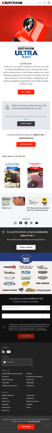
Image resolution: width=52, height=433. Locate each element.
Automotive (6, 407)
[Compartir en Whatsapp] (15, 222)
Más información (34, 421)
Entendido (26, 427)
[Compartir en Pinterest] (26, 222)
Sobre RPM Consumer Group (12, 374)
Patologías (30, 383)
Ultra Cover (6, 401)
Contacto (5, 377)
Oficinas (29, 374)
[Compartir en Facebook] (20, 222)
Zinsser (4, 398)
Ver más (44, 330)
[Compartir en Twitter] (31, 222)
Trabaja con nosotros (9, 386)
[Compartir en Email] (36, 222)
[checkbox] (4, 327)
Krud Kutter (30, 395)
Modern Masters (8, 395)
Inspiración (30, 380)
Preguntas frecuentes (34, 377)
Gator (28, 407)
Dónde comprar (26, 247)
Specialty (5, 404)
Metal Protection (32, 401)
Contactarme (26, 124)
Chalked (29, 404)
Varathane (30, 398)
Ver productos (26, 144)
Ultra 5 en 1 (6, 411)
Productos (30, 386)
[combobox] (26, 316)
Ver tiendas (26, 92)
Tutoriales (5, 383)
